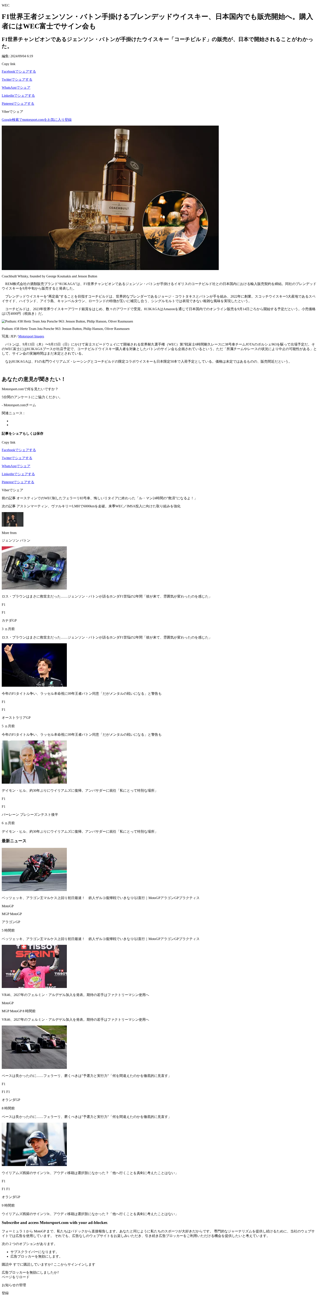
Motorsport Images (31, 336)
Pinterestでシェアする (18, 103)
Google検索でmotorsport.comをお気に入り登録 (37, 119)
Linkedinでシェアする (18, 95)
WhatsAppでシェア (16, 87)
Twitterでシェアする (17, 79)
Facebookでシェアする (19, 71)
